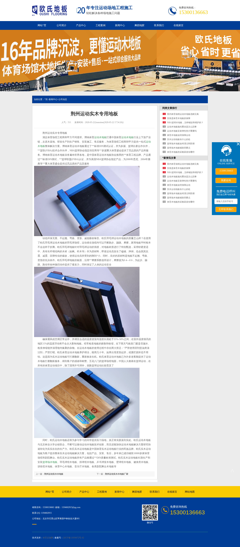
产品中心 (81, 25)
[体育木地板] (49, 14)
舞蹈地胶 (139, 25)
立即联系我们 (226, 209)
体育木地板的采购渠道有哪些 (180, 152)
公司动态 (63, 99)
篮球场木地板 (50, 462)
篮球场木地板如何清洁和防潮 (180, 143)
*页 (46, 99)
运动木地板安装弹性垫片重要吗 (182, 131)
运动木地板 (100, 137)
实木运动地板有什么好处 (178, 139)
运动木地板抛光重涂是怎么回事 (182, 127)
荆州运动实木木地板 (53, 474)
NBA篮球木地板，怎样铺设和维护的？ (185, 122)
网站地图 (190, 491)
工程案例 (100, 25)
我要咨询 (226, 180)
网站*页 (42, 25)
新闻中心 (120, 25)
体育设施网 (48, 537)
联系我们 (159, 25)
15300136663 (226, 170)
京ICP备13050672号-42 (73, 537)
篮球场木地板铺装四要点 (178, 148)
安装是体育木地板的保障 (178, 118)
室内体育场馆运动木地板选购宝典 (183, 114)
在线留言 (178, 25)
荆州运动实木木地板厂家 (116, 474)
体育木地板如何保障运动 (178, 135)
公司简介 (61, 25)
